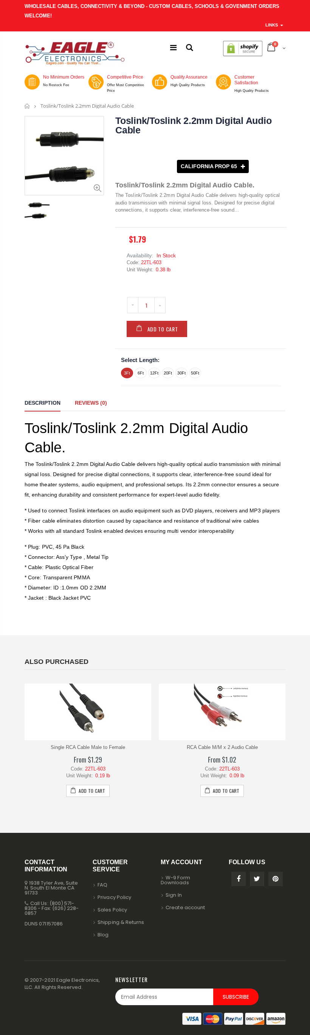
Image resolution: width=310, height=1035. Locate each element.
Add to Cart (162, 329)
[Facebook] (238, 879)
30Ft (181, 373)
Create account (185, 907)
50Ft (195, 373)
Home (27, 106)
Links (271, 25)
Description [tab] (42, 403)
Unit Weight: (140, 269)
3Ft (127, 373)
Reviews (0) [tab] (91, 403)
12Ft (154, 373)
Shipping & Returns (121, 922)
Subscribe (236, 997)
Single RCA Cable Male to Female (88, 747)
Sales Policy (112, 909)
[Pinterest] (275, 879)
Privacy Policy (114, 897)
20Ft (168, 373)
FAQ (102, 884)
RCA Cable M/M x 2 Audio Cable (222, 747)
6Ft (141, 373)
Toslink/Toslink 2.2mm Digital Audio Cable (193, 125)
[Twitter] (257, 879)
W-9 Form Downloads (175, 880)
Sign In (173, 895)
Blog (103, 934)
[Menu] (173, 47)
